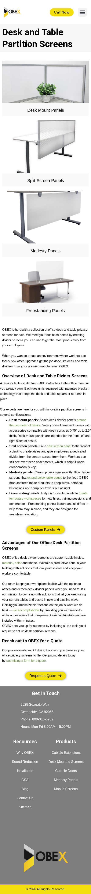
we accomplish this (26, 610)
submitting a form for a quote (26, 660)
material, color (12, 563)
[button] (82, 12)
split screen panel (59, 446)
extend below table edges (44, 477)
